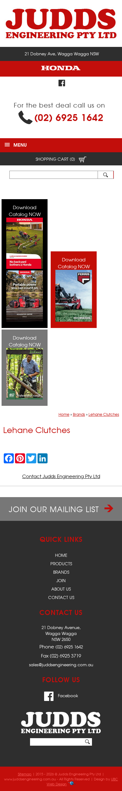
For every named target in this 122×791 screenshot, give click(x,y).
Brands (79, 414)
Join (61, 580)
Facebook (67, 695)
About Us (61, 589)
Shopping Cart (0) (56, 159)
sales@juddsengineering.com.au (61, 665)
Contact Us (61, 597)
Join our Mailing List (55, 509)
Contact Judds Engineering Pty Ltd (61, 476)
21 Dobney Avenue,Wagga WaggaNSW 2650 (61, 633)
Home (63, 414)
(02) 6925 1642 (69, 116)
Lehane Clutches (104, 414)
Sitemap (25, 773)
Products (61, 564)
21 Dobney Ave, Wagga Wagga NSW (62, 54)
